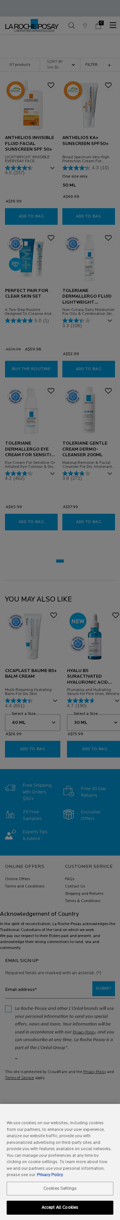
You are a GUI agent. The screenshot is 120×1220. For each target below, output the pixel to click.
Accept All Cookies (60, 1207)
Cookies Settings (60, 1188)
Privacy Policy (50, 1175)
